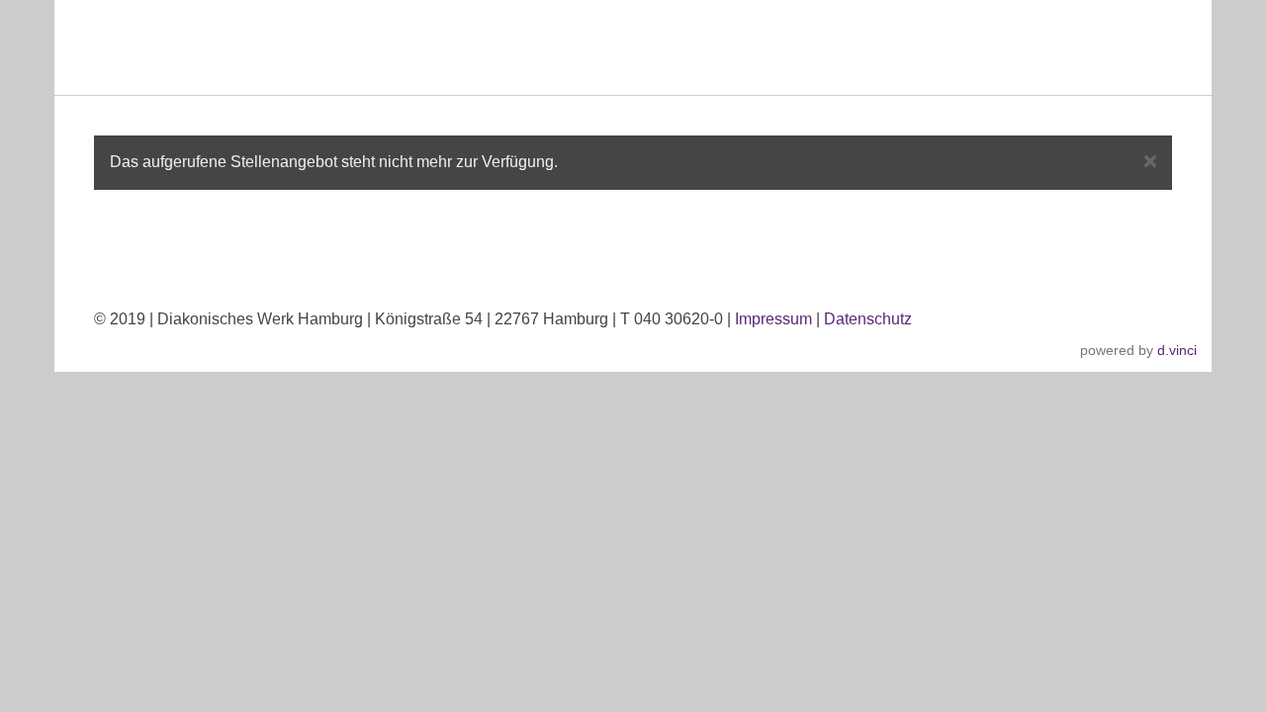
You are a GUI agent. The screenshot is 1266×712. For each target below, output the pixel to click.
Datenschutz (868, 319)
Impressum (773, 319)
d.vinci (1177, 350)
